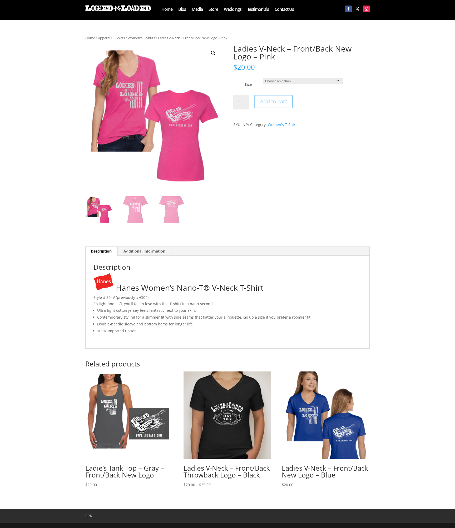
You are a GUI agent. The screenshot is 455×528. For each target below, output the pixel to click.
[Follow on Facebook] (348, 9)
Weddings (232, 9)
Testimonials (258, 9)
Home (166, 9)
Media (197, 9)
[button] (213, 53)
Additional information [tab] (144, 251)
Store (213, 9)
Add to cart (273, 101)
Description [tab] (101, 251)
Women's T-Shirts (141, 38)
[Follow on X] (357, 9)
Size (248, 84)
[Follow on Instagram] (366, 9)
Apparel (104, 38)
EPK (88, 515)
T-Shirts (119, 38)
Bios (182, 9)
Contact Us (284, 9)
